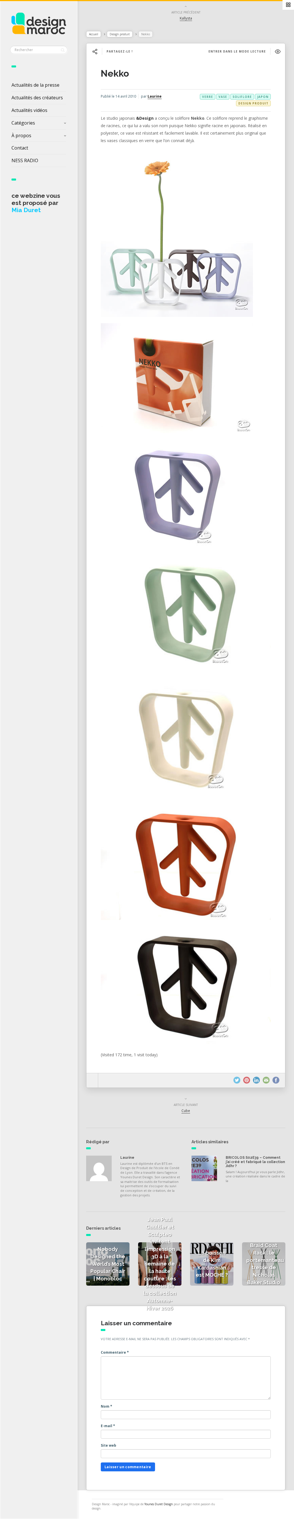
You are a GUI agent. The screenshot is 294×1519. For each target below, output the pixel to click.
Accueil (93, 34)
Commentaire (115, 1352)
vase (222, 97)
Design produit (120, 34)
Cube (185, 1110)
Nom (106, 1406)
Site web (108, 1445)
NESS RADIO (24, 160)
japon (262, 97)
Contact (19, 148)
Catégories (23, 123)
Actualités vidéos (29, 110)
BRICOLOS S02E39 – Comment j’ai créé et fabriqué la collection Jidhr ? (255, 1162)
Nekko (115, 73)
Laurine (155, 96)
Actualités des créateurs (37, 97)
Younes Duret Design (158, 1504)
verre (207, 97)
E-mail (108, 1425)
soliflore (242, 97)
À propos (21, 135)
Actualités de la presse (35, 85)
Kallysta (186, 18)
